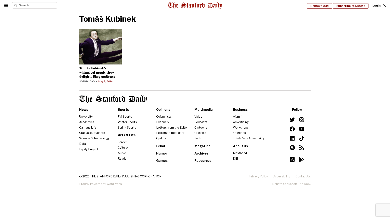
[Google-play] (301, 159)
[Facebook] (292, 129)
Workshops (241, 127)
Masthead (240, 153)
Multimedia (203, 110)
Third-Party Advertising (248, 138)
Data (82, 143)
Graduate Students (92, 132)
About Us (240, 146)
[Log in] (384, 5)
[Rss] (301, 147)
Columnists (164, 116)
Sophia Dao (87, 81)
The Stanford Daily (113, 99)
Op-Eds (161, 138)
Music (122, 153)
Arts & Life (127, 135)
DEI (235, 158)
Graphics (200, 132)
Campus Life (87, 127)
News (83, 110)
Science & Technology (94, 138)
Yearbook (239, 132)
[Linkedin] (292, 138)
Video (198, 116)
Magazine (202, 146)
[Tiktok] (301, 138)
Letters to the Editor (170, 132)
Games (162, 161)
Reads (122, 158)
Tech (197, 138)
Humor (161, 153)
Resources (202, 161)
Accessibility (281, 176)
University (86, 116)
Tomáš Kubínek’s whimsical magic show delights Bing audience (97, 73)
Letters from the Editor (172, 127)
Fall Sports (125, 116)
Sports (123, 110)
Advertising (241, 122)
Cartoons (200, 127)
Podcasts (200, 122)
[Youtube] (301, 129)
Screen (123, 142)
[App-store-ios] (292, 159)
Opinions (163, 110)
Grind (160, 146)
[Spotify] (292, 147)
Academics (86, 122)
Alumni (237, 116)
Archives (201, 153)
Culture (123, 147)
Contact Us (303, 176)
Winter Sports (127, 122)
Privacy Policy (258, 176)
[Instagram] (301, 119)
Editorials (162, 122)
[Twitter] (292, 119)
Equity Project (88, 149)
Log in (376, 5)
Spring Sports (127, 127)
